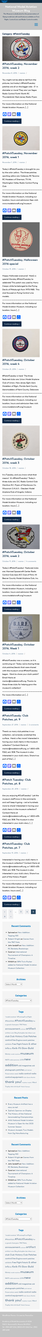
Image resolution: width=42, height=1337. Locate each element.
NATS (7, 1060)
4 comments (31, 561)
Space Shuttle (31, 1077)
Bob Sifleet (28, 1033)
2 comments (34, 725)
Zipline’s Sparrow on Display (20, 1110)
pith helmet (28, 1070)
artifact (31, 1028)
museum (27, 1053)
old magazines (25, 1065)
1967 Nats (23, 1025)
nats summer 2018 (17, 1060)
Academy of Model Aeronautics (14, 1321)
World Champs (25, 1086)
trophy (30, 1082)
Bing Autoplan (19, 1033)
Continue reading (11, 121)
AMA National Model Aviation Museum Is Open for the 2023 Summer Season (20, 1123)
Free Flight (17, 1044)
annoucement (12, 1028)
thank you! (13, 1082)
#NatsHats (9, 1021)
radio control (25, 1073)
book (33, 1033)
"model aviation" (11, 1017)
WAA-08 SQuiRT (16, 1086)
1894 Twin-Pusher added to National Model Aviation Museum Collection (22, 965)
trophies (24, 1082)
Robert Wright (14, 939)
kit (11, 1048)
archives (23, 1029)
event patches (28, 1040)
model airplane (15, 1054)
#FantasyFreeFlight (24, 1017)
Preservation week (11, 1074)
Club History (16, 1036)
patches (20, 1070)
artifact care (9, 1033)
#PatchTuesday (24, 1020)
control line (10, 1040)
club (7, 1036)
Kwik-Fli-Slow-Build (23, 1048)
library (7, 1054)
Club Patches (30, 1036)
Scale (24, 1077)
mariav (22, 73)
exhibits (8, 1044)
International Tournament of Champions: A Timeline (20, 955)
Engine (19, 1040)
